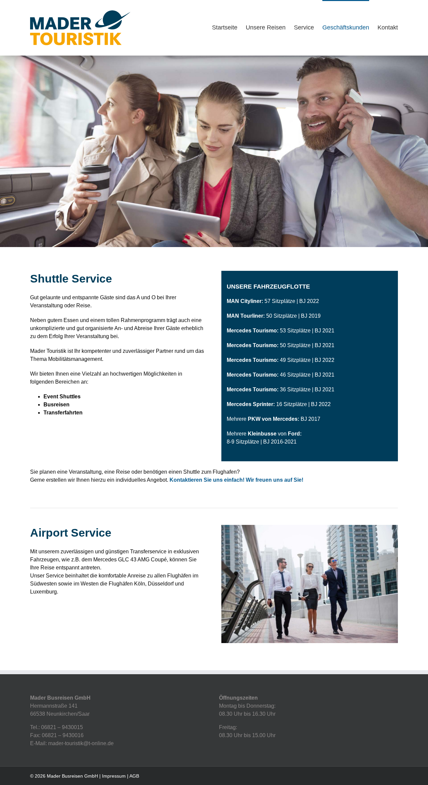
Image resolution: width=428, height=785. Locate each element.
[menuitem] (229, 27)
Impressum (114, 776)
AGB (134, 776)
